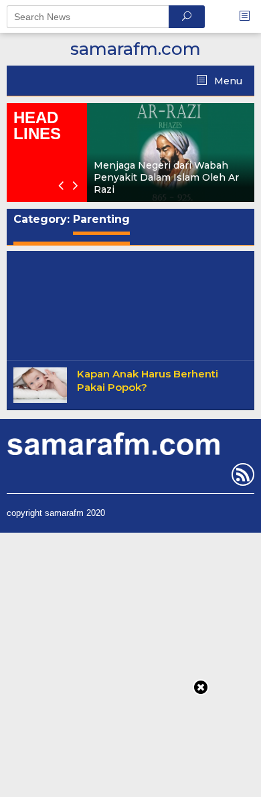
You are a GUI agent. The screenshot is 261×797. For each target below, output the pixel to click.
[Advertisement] (130, 303)
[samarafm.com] (113, 443)
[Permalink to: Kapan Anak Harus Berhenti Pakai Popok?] (40, 385)
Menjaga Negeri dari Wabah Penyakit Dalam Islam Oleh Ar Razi (166, 177)
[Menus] (249, 16)
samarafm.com (135, 49)
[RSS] (241, 477)
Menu (226, 81)
